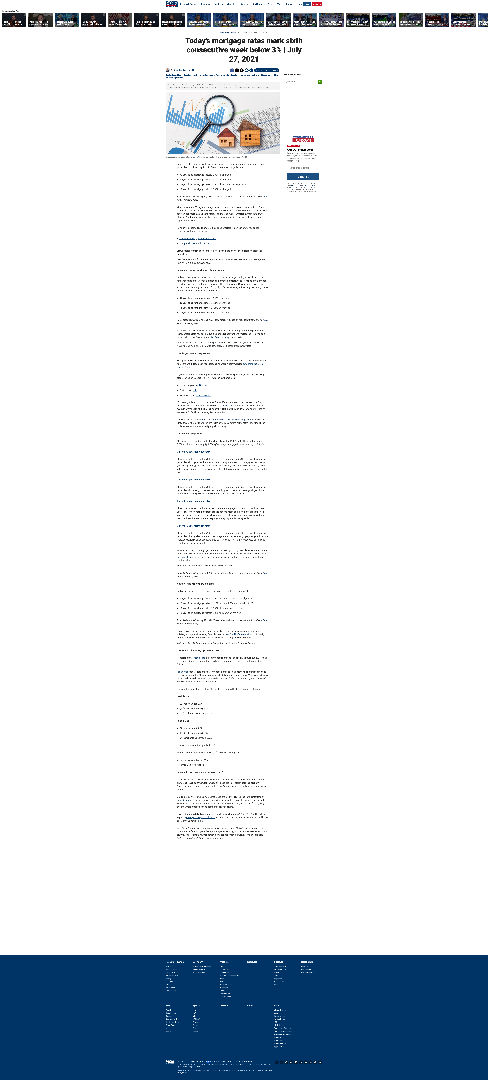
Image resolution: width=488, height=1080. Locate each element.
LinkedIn (301, 1062)
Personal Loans (172, 975)
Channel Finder (280, 1010)
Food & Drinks (279, 982)
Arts (276, 985)
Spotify (315, 1062)
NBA (194, 1013)
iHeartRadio (320, 1062)
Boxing (195, 1022)
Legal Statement (195, 1067)
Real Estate (258, 4)
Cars (276, 975)
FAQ (275, 1022)
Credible (192, 70)
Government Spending (202, 966)
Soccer (195, 1025)
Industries (224, 988)
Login (307, 4)
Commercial (306, 969)
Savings (169, 978)
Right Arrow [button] (483, 19)
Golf (194, 1028)
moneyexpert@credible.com (200, 817)
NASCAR (196, 1019)
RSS (306, 1062)
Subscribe (303, 177)
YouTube (291, 1062)
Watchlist (231, 4)
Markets (219, 4)
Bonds (222, 978)
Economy (205, 4)
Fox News (278, 1037)
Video (280, 4)
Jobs (276, 1013)
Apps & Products (280, 1047)
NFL (194, 1010)
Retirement (170, 988)
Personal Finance (188, 4)
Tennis (195, 1031)
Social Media (171, 1013)
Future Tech (170, 1025)
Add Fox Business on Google (268, 70)
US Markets (224, 969)
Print (247, 70)
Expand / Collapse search (300, 4)
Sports (196, 1005)
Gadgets (169, 1016)
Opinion (224, 1005)
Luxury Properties (308, 972)
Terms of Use (308, 185)
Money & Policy (199, 969)
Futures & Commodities (229, 975)
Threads (242, 70)
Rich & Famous (280, 969)
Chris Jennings (180, 70)
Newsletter (311, 1062)
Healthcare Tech (172, 1022)
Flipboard (296, 1062)
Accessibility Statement (283, 1034)
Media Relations (280, 1025)
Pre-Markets (225, 994)
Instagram (286, 1062)
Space (168, 1031)
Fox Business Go (280, 1043)
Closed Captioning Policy (284, 1031)
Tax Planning (171, 991)
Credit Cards (171, 972)
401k (168, 985)
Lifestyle (243, 4)
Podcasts (290, 4)
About (277, 1005)
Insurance (170, 982)
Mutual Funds (225, 997)
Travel (276, 972)
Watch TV (317, 4)
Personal (304, 966)
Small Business (199, 972)
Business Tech (171, 1019)
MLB (194, 1016)
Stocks (222, 966)
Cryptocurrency (226, 972)
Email (251, 70)
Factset (241, 1064)
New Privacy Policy (196, 1061)
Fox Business (172, 4)
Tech (270, 4)
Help (229, 1061)
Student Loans (171, 969)
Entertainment (280, 966)
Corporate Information (283, 1028)
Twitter (237, 70)
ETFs (222, 982)
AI (166, 1028)
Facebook (232, 70)
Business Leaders (227, 985)
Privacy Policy (296, 185)
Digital (168, 1010)
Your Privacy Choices (217, 1061)
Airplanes (278, 978)
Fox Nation (278, 1040)
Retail (222, 991)
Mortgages (170, 966)
